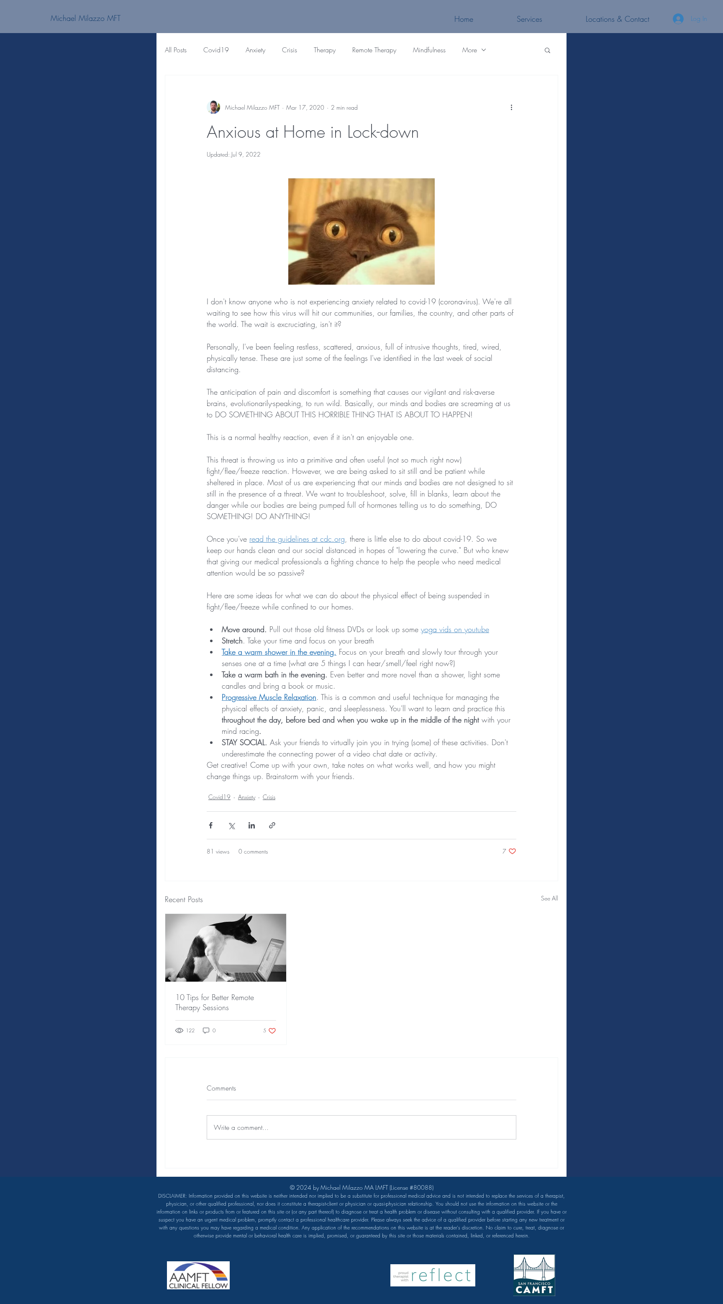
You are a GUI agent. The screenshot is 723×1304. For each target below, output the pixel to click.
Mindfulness (429, 49)
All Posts (176, 49)
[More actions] (511, 107)
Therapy (325, 49)
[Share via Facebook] (211, 825)
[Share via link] (272, 825)
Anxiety (255, 49)
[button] (547, 49)
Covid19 (216, 49)
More (469, 49)
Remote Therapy (374, 49)
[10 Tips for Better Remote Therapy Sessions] (225, 948)
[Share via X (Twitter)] (231, 825)
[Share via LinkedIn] (252, 825)
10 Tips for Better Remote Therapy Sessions (214, 1002)
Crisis (289, 49)
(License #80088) (361, 1211)
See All (549, 898)
